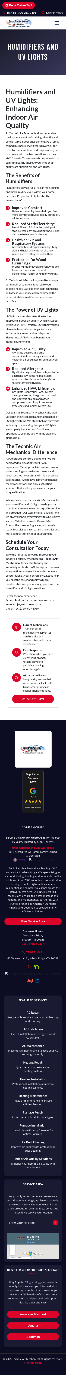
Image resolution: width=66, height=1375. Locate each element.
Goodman (33, 1337)
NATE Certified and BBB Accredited (33, 847)
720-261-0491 (35, 699)
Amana (33, 1325)
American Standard (33, 1314)
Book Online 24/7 (20, 5)
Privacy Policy (34, 1362)
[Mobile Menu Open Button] (56, 23)
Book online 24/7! (33, 944)
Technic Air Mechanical (24, 133)
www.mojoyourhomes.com (23, 604)
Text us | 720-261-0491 (21, 12)
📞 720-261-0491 (33, 952)
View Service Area (33, 921)
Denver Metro (54, 12)
